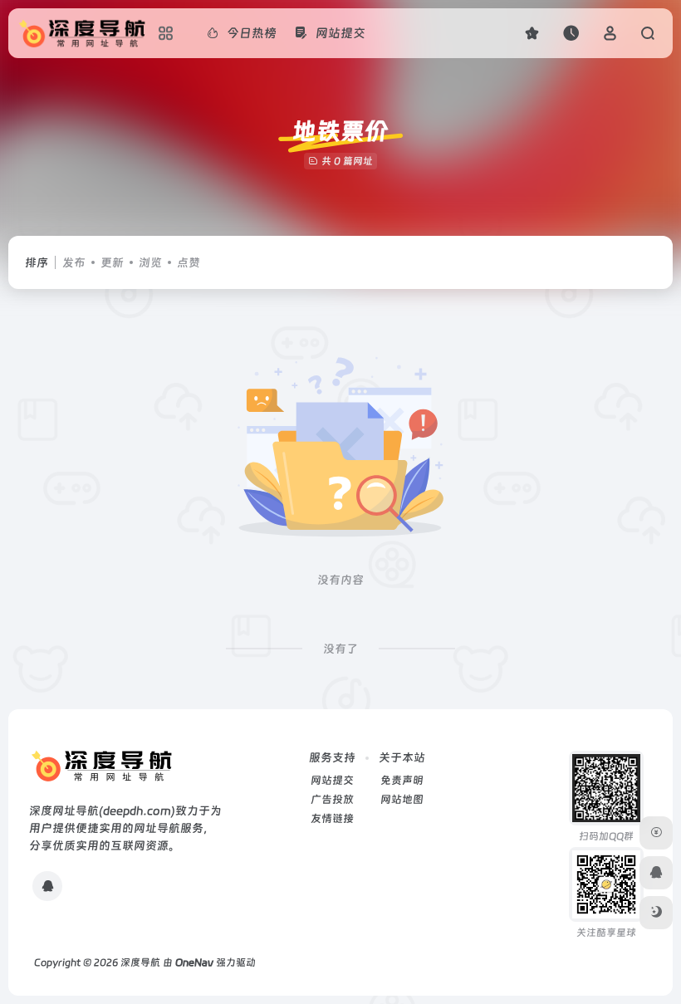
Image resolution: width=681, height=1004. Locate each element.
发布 (74, 262)
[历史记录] (571, 32)
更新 (112, 262)
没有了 (340, 648)
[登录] (610, 32)
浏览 (150, 262)
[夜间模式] (656, 912)
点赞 (188, 262)
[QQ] (47, 886)
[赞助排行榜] (656, 833)
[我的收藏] (532, 32)
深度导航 (140, 962)
